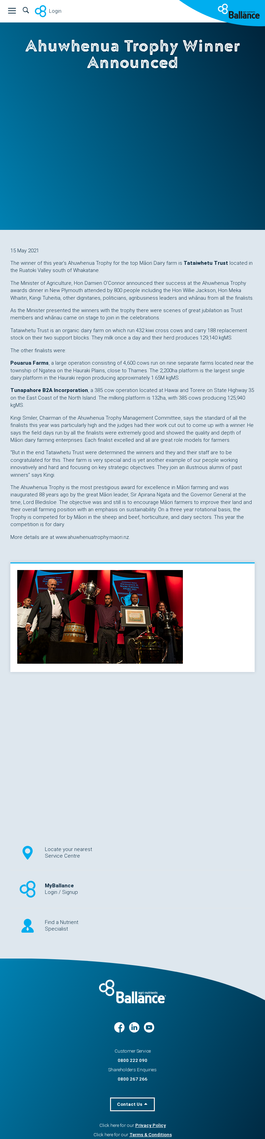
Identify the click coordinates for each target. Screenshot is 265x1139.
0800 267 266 (132, 1079)
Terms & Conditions (150, 1134)
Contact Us (130, 1104)
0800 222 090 (132, 1060)
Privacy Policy (150, 1125)
